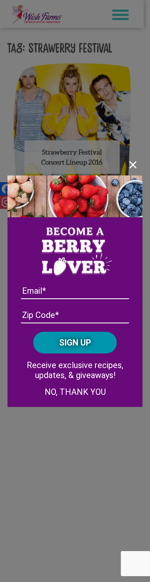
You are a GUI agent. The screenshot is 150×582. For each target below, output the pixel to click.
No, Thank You (75, 392)
